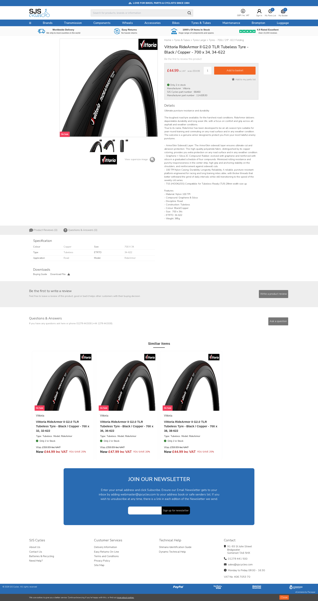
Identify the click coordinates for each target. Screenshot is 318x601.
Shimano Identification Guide (175, 547)
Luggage (283, 23)
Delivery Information (105, 547)
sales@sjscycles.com (240, 564)
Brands (48, 23)
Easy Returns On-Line (106, 552)
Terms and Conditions (106, 556)
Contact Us (35, 552)
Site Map (99, 565)
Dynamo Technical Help (172, 552)
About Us (34, 547)
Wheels (127, 23)
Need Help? (36, 561)
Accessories (152, 23)
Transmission (73, 23)
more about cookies (125, 597)
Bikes (176, 23)
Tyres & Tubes (201, 23)
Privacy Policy (102, 561)
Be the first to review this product (183, 59)
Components (101, 23)
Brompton (258, 23)
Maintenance (231, 23)
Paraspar (311, 592)
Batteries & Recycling (41, 556)
